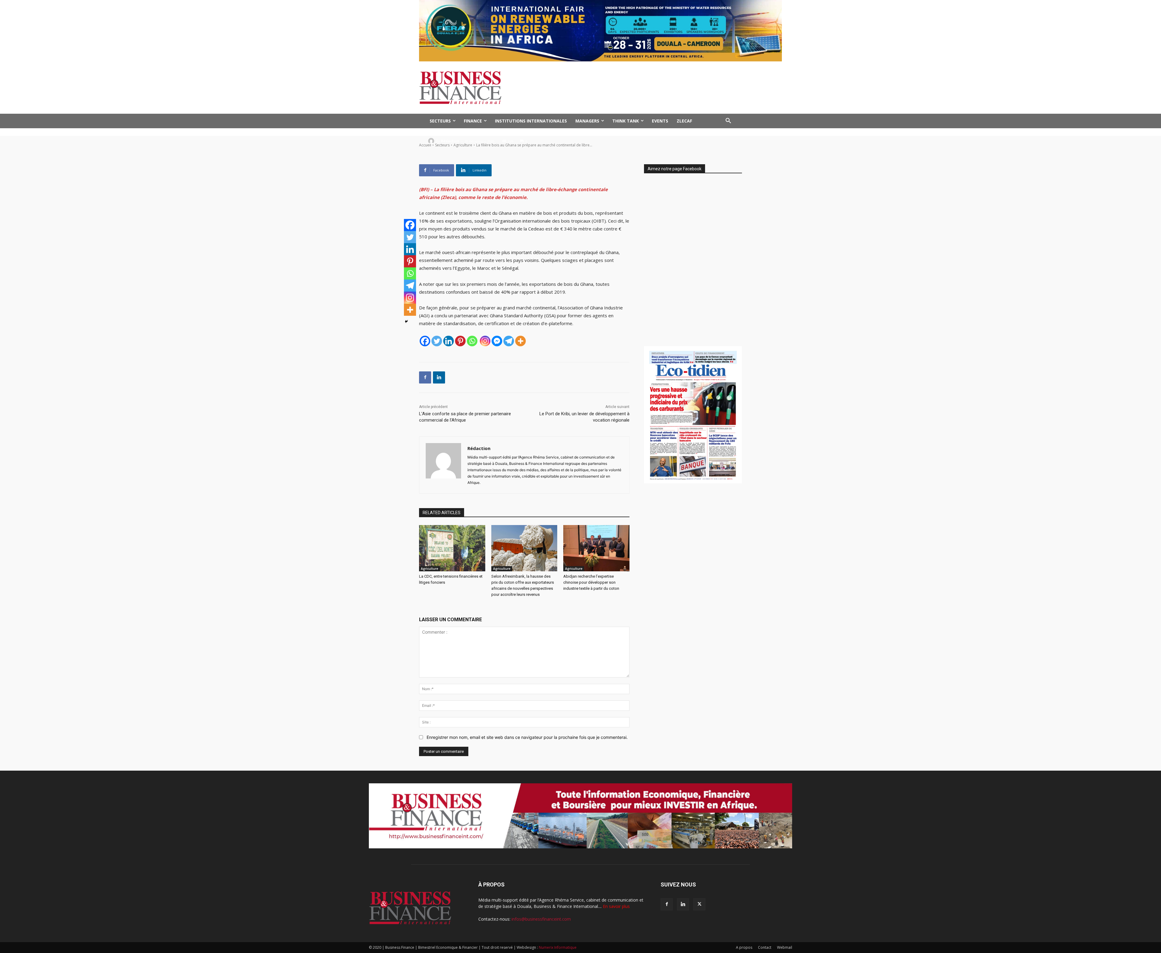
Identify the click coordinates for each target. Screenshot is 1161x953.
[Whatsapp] (472, 341)
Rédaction (450, 141)
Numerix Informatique (558, 947)
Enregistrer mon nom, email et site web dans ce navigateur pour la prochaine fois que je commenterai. (527, 737)
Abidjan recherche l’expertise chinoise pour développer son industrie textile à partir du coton (591, 582)
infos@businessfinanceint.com (541, 919)
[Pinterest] (460, 341)
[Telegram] (508, 341)
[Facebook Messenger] (497, 341)
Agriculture (429, 568)
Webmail (784, 947)
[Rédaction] (432, 141)
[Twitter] (436, 341)
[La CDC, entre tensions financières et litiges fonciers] (452, 548)
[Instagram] (485, 341)
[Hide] (406, 321)
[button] (728, 121)
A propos (744, 947)
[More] (520, 341)
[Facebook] (425, 341)
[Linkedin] (448, 341)
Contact (764, 947)
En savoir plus (616, 906)
